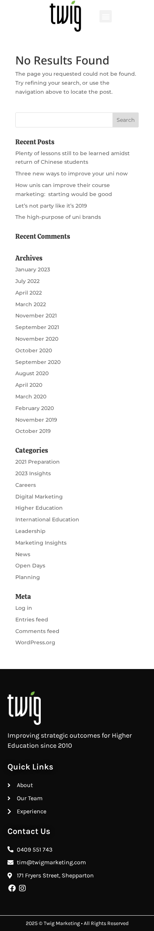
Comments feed (37, 631)
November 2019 (36, 419)
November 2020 (36, 338)
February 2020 (34, 408)
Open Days (30, 565)
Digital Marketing (39, 496)
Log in (23, 608)
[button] (105, 16)
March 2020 (30, 396)
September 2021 (37, 327)
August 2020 (32, 373)
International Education (47, 519)
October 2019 (33, 431)
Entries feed (31, 619)
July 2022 (27, 281)
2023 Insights (33, 473)
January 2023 (32, 269)
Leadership (30, 531)
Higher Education (39, 507)
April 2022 (28, 292)
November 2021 (36, 315)
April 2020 (28, 385)
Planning (27, 577)
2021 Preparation (37, 461)
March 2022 (30, 304)
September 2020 (38, 362)
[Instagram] (22, 888)
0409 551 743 (34, 849)
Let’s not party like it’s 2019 (51, 205)
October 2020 (33, 350)
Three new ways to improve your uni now (71, 173)
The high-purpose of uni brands (58, 217)
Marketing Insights (41, 542)
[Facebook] (11, 888)
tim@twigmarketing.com (51, 862)
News (22, 554)
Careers (25, 485)
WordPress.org (35, 642)
